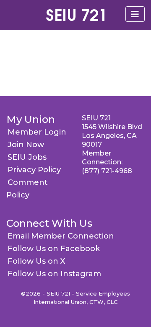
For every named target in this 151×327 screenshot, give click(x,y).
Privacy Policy (34, 169)
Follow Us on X (36, 261)
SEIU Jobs (27, 157)
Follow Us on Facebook (54, 248)
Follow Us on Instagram (54, 273)
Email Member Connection (61, 236)
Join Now (26, 144)
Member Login (37, 132)
